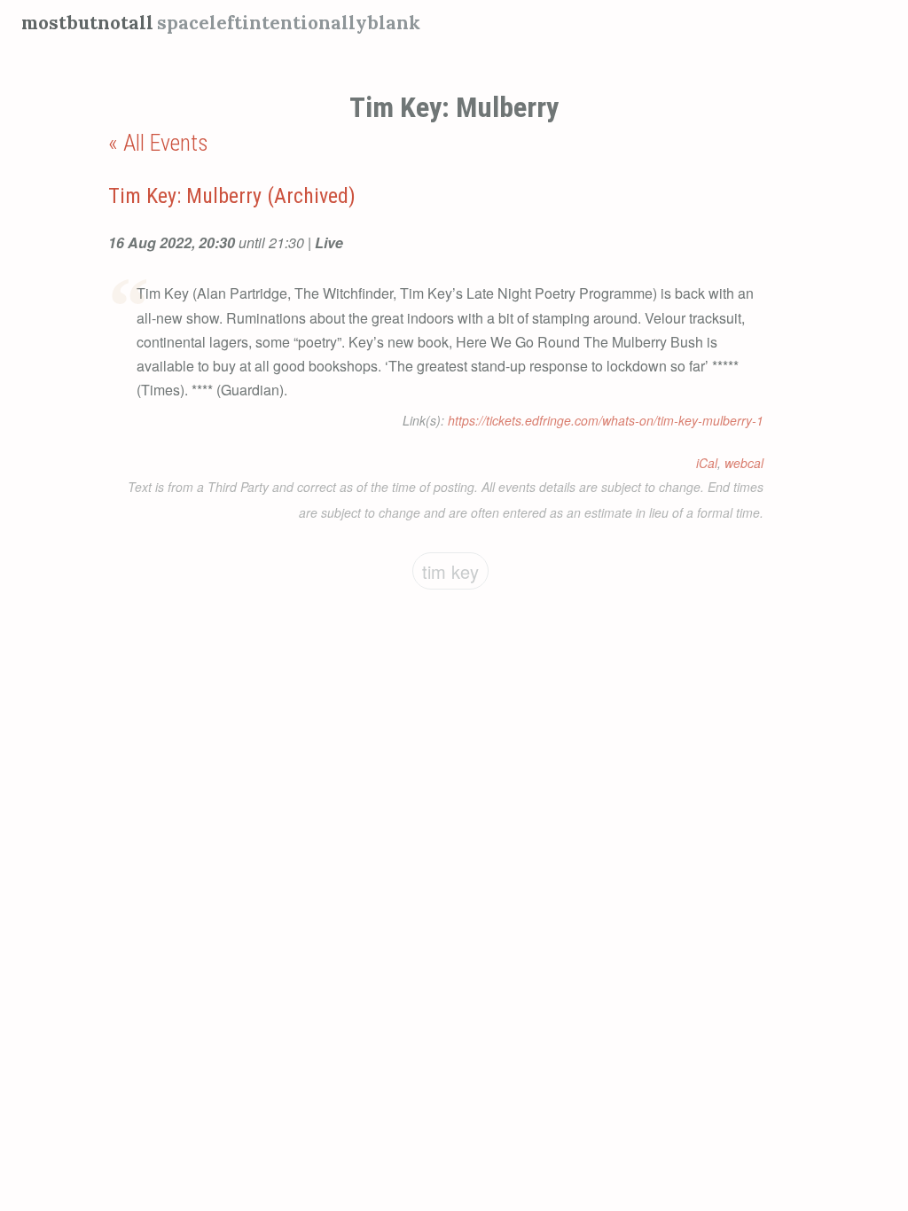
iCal (706, 463)
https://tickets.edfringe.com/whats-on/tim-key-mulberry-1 (605, 420)
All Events (165, 142)
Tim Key (450, 571)
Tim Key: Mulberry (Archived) (232, 196)
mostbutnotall (87, 23)
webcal (743, 463)
